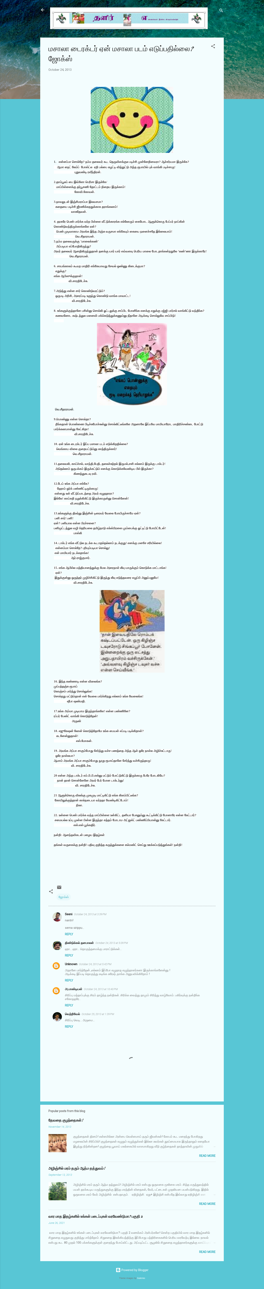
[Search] (221, 11)
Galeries (141, 1278)
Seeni (68, 914)
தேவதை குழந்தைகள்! (65, 1120)
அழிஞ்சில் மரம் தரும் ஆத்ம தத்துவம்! (76, 1168)
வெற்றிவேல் (72, 1014)
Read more (207, 1156)
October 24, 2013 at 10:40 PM (101, 989)
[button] (213, 47)
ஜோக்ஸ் (64, 897)
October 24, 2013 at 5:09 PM (111, 942)
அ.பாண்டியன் (73, 989)
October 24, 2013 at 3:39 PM (90, 914)
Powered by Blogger (134, 1270)
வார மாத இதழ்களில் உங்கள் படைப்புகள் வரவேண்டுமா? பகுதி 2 (95, 1216)
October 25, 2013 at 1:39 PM (98, 1014)
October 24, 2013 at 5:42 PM (95, 964)
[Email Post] (59, 889)
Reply (69, 934)
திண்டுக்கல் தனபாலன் (79, 943)
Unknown (71, 964)
